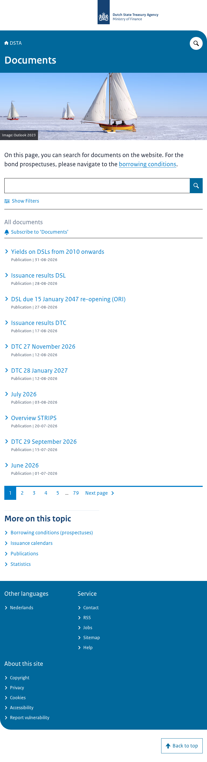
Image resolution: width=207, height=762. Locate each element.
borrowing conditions (147, 164)
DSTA (16, 43)
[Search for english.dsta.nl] (196, 43)
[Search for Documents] (196, 185)
